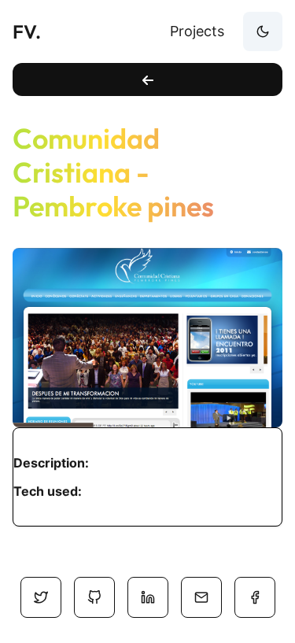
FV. (27, 31)
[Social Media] (40, 597)
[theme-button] (262, 31)
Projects (197, 31)
